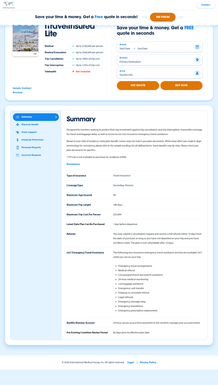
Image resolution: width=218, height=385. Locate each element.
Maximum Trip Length (79, 204)
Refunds (71, 233)
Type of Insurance (76, 175)
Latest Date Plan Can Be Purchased (86, 224)
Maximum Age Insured (79, 194)
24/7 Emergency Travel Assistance (85, 252)
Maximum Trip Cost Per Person (84, 214)
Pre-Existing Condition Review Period (87, 332)
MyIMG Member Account (81, 322)
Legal (130, 362)
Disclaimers (73, 164)
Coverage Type (75, 185)
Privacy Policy (148, 362)
